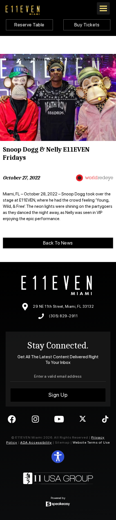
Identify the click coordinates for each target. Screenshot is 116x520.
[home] (22, 10)
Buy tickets (87, 25)
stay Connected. (58, 345)
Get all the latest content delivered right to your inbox (58, 359)
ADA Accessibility (36, 442)
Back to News (58, 243)
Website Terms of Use (91, 442)
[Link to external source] (94, 177)
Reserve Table (29, 25)
